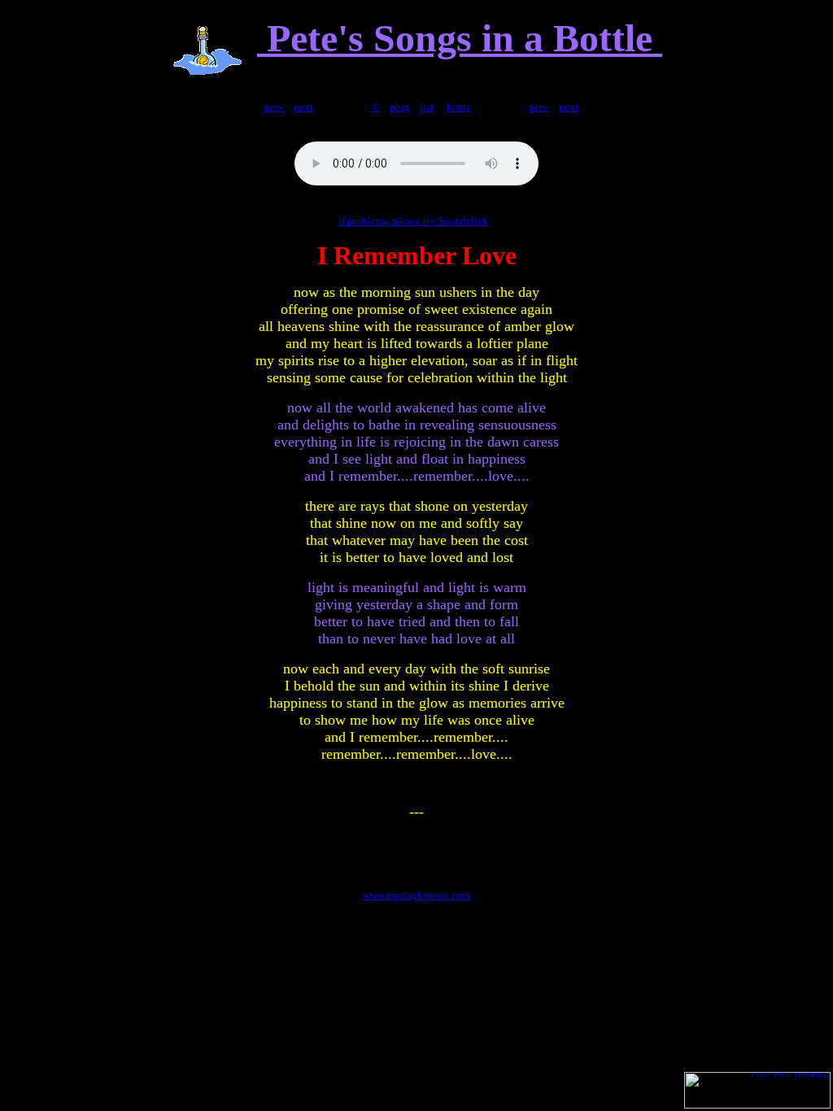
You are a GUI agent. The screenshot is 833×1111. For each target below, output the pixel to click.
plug (400, 107)
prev (274, 107)
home (459, 107)
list (427, 107)
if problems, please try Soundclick (413, 221)
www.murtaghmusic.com (416, 895)
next (303, 107)
